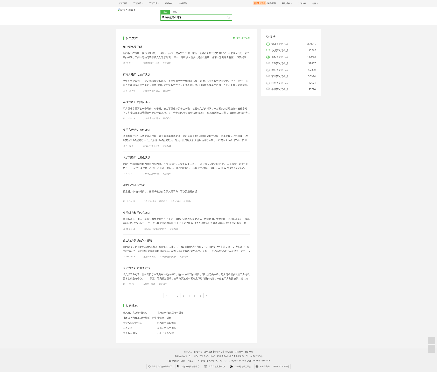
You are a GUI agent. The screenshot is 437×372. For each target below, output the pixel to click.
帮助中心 (169, 3)
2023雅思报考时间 (167, 256)
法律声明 (218, 351)
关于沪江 (188, 351)
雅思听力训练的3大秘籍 (137, 240)
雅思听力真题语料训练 (135, 312)
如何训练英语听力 (134, 46)
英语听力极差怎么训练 (136, 212)
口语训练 (127, 327)
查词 (175, 12)
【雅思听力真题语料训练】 (171, 312)
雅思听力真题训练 (166, 322)
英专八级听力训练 (132, 322)
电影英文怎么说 (279, 56)
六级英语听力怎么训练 (136, 157)
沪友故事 (239, 351)
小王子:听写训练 (165, 333)
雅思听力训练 (150, 201)
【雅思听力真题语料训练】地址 (139, 317)
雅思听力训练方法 (134, 185)
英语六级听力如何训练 (136, 74)
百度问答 (167, 63)
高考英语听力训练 (151, 63)
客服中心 (198, 351)
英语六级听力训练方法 (136, 268)
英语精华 (167, 90)
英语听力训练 (164, 317)
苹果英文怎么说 (279, 76)
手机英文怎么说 (279, 89)
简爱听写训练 (130, 333)
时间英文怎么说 (279, 82)
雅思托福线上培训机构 (181, 201)
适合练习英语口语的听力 (155, 229)
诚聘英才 (208, 351)
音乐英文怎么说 (279, 63)
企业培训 (183, 3)
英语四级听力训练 (166, 327)
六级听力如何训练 (151, 90)
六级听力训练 (149, 284)
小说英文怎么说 (279, 50)
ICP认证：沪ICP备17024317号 (212, 360)
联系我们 (229, 351)
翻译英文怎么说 (279, 43)
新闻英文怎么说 (279, 69)
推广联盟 (249, 351)
